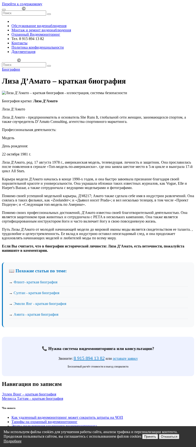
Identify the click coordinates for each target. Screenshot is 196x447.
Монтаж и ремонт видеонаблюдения (41, 30)
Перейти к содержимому (22, 4)
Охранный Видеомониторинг (35, 34)
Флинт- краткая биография (35, 282)
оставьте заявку (125, 358)
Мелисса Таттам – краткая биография (32, 398)
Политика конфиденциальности (37, 47)
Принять (150, 436)
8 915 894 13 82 (89, 358)
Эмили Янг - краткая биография (40, 304)
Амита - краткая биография (36, 314)
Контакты (19, 43)
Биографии (11, 69)
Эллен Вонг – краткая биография (29, 394)
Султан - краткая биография (36, 293)
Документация (23, 52)
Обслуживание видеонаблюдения (38, 26)
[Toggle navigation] (4, 9)
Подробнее (13, 441)
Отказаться (169, 436)
